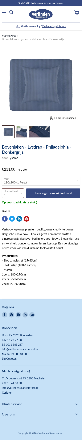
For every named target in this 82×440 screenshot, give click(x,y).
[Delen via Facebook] (5, 219)
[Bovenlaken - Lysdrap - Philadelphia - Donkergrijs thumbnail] (8, 132)
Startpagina (9, 35)
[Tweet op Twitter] (12, 219)
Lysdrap (13, 158)
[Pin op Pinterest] (26, 219)
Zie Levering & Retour (54, 26)
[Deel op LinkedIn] (19, 219)
